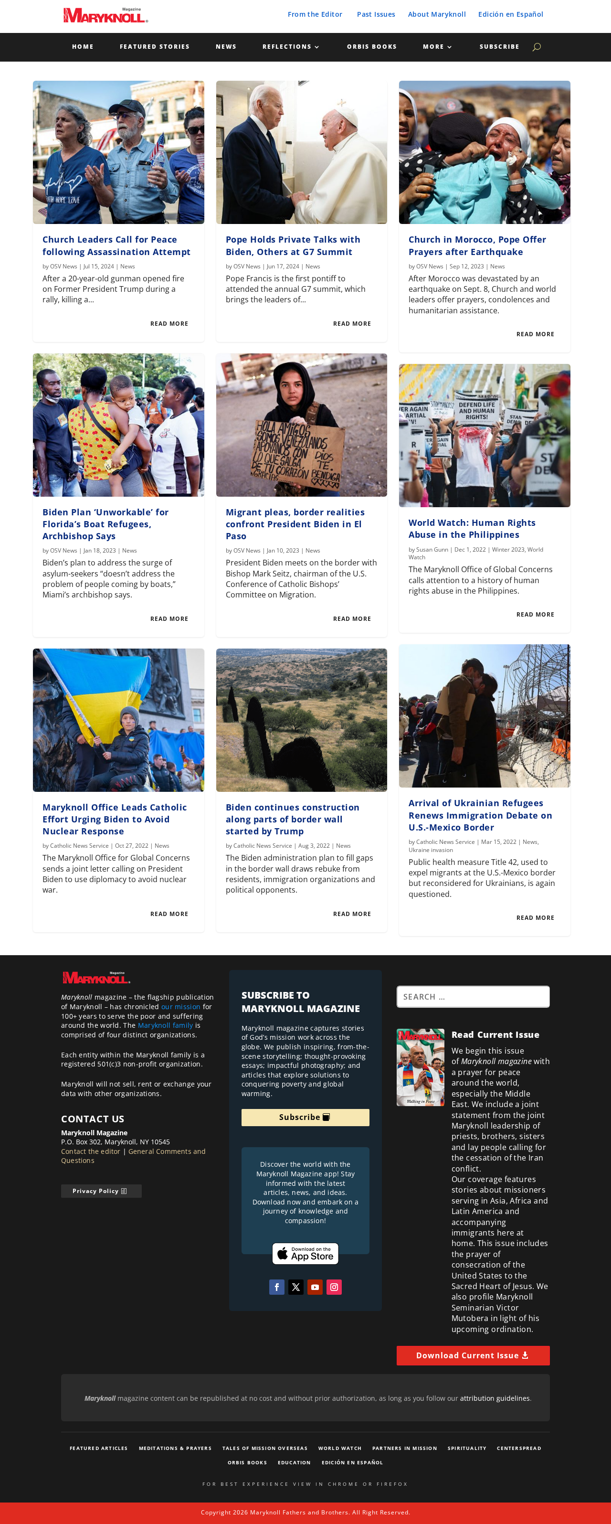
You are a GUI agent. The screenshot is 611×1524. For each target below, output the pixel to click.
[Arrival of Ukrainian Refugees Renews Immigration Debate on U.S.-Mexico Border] (484, 716)
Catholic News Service (79, 846)
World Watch (340, 1448)
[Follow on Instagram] (334, 1287)
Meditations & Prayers (175, 1448)
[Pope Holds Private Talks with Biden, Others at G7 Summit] (302, 152)
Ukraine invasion (431, 850)
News (226, 47)
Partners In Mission (404, 1448)
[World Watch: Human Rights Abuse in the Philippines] (484, 435)
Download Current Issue (467, 1355)
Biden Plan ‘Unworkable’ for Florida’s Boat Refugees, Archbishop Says (105, 524)
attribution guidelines (495, 1398)
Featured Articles (99, 1448)
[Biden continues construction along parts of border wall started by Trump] (302, 720)
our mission (180, 1006)
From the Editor (315, 14)
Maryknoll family (165, 1025)
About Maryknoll (437, 14)
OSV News (63, 266)
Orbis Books (372, 47)
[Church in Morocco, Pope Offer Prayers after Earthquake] (484, 152)
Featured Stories (155, 47)
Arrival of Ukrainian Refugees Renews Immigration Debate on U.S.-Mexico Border (480, 814)
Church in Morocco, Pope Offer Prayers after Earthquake (478, 245)
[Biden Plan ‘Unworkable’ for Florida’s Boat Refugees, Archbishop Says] (118, 425)
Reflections (287, 47)
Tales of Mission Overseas (265, 1448)
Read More (169, 324)
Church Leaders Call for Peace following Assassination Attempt (116, 245)
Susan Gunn (432, 549)
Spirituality (467, 1448)
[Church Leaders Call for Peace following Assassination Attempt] (118, 152)
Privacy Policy (96, 1191)
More (433, 47)
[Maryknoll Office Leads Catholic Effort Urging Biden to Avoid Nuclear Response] (118, 720)
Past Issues (376, 14)
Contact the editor (91, 1151)
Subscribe (500, 47)
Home (83, 47)
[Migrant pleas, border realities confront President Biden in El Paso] (302, 425)
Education (294, 1462)
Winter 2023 (508, 549)
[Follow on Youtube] (315, 1287)
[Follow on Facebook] (276, 1287)
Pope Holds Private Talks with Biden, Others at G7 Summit (293, 245)
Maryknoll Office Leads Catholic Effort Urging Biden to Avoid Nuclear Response (114, 819)
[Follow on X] (296, 1287)
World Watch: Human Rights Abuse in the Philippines (472, 528)
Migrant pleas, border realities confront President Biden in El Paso (295, 524)
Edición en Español (510, 14)
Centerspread (519, 1448)
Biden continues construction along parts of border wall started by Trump (293, 819)
